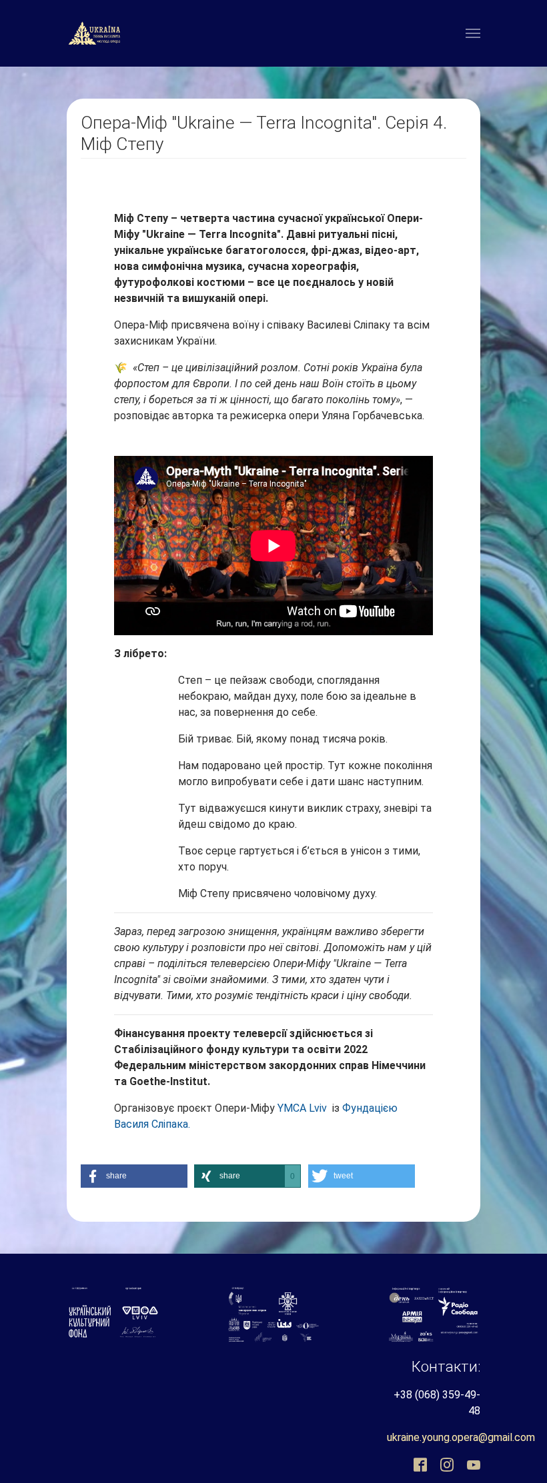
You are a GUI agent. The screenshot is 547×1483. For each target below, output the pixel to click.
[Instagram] (446, 1464)
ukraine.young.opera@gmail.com (461, 1437)
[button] (134, 1176)
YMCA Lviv (301, 1108)
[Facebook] (419, 1464)
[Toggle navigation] (473, 33)
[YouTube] (472, 1464)
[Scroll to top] (498, 1434)
